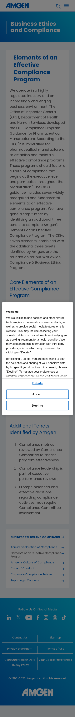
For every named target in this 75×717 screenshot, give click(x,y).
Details (37, 383)
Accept (37, 394)
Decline (37, 405)
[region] (37, 358)
